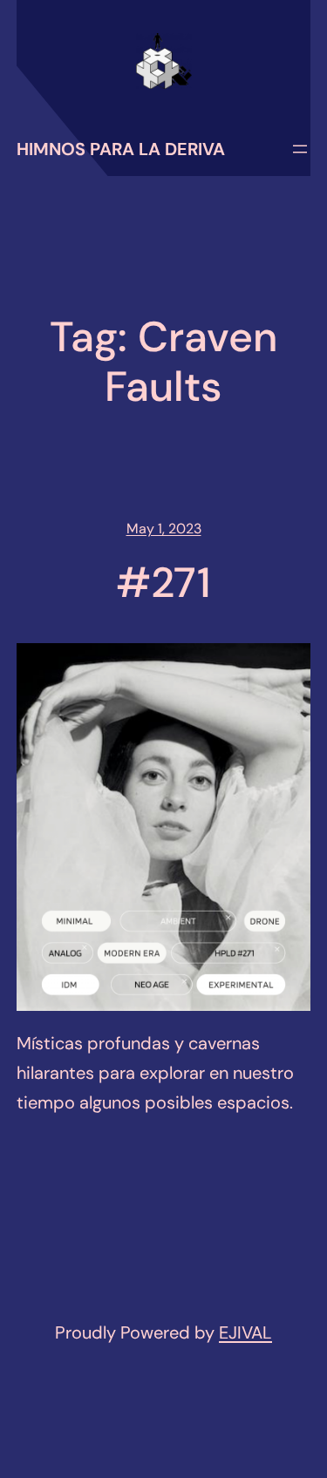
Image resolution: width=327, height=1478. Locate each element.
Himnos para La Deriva (121, 149)
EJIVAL (245, 1332)
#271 (163, 583)
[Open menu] (300, 149)
